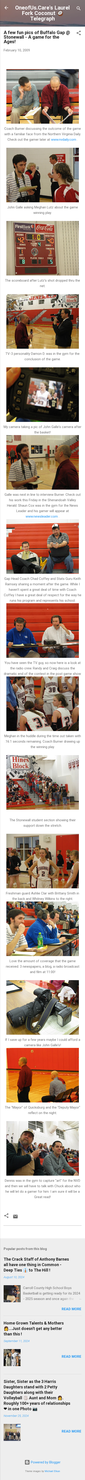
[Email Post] (15, 1218)
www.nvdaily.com (63, 140)
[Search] (78, 9)
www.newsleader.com (42, 516)
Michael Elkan (52, 1471)
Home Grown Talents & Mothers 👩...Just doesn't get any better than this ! (34, 1328)
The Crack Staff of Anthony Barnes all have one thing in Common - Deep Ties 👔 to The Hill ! (36, 1264)
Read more (71, 1309)
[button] (78, 33)
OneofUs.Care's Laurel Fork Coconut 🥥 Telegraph (42, 13)
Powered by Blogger (45, 1462)
